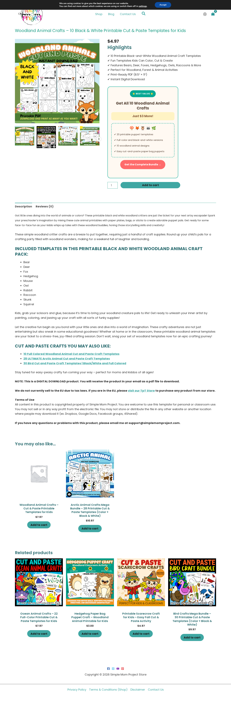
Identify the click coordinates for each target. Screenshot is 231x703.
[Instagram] (113, 668)
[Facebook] (108, 668)
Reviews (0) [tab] (45, 206)
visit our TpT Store (141, 391)
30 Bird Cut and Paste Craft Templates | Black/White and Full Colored (74, 363)
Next (98, 139)
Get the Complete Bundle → (142, 164)
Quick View (39, 494)
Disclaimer (137, 690)
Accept (163, 4)
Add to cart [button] (38, 525)
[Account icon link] (205, 14)
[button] (144, 14)
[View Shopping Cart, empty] (213, 14)
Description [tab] (23, 206)
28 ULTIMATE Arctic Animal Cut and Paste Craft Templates (66, 359)
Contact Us (156, 690)
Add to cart (150, 185)
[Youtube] (117, 668)
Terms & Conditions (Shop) (108, 690)
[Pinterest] (122, 668)
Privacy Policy (76, 690)
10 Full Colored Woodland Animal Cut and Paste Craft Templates (71, 354)
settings (143, 6)
